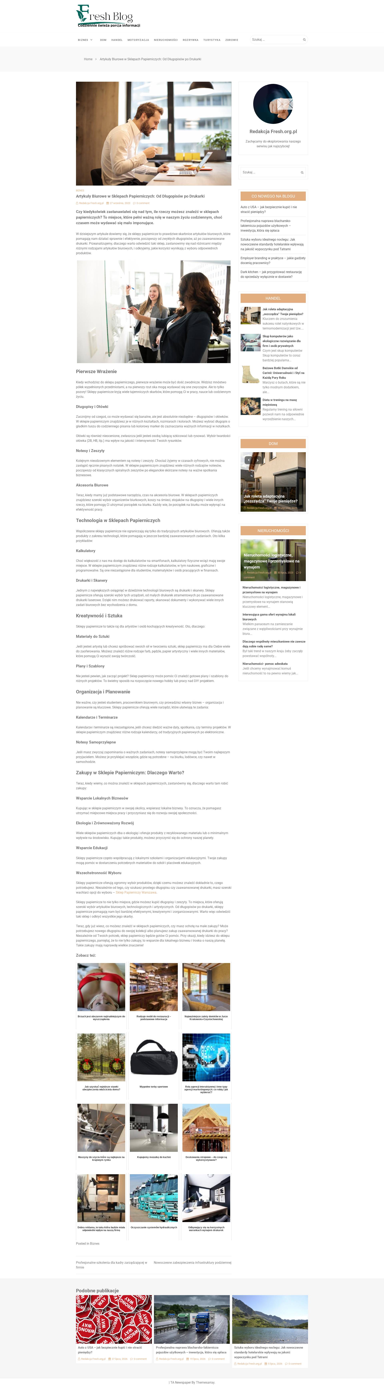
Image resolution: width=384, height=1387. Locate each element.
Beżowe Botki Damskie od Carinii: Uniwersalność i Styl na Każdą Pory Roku (283, 373)
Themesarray (205, 1382)
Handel (117, 39)
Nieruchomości (166, 39)
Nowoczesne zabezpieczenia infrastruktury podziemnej (192, 1262)
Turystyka (212, 39)
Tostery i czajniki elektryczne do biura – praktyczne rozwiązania (272, 498)
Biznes (83, 39)
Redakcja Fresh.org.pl (91, 203)
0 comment (143, 203)
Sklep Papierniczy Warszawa (136, 892)
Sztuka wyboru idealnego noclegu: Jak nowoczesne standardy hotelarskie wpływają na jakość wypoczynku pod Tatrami (272, 244)
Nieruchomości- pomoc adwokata (265, 664)
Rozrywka (191, 39)
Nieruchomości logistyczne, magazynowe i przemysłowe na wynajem (272, 561)
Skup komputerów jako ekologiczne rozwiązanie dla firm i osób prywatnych (282, 341)
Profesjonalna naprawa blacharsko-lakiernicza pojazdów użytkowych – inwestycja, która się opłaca (266, 225)
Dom (103, 39)
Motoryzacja (138, 39)
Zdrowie (231, 39)
